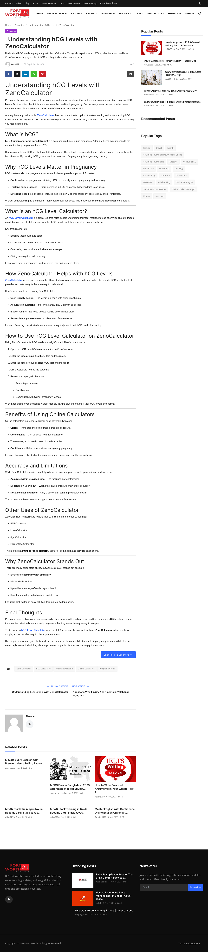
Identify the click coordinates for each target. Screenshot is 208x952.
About (35, 3)
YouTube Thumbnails (153, 161)
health (170, 147)
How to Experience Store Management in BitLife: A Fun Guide (113, 895)
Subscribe (195, 887)
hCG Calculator (43, 668)
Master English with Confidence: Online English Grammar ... (115, 810)
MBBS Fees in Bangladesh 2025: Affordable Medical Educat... (70, 787)
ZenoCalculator (24, 668)
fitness (146, 196)
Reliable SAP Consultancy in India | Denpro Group (104, 910)
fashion (146, 147)
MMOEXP (148, 182)
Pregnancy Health (64, 668)
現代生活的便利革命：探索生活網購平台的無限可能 (170, 61)
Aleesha (30, 716)
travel (159, 147)
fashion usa (181, 175)
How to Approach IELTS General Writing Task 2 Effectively (182, 44)
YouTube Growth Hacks (154, 189)
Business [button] (106, 13)
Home (39, 13)
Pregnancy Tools (107, 668)
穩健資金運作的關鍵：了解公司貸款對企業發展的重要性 (172, 101)
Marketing (164, 168)
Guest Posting (90, 3)
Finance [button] (124, 13)
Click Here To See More (116, 654)
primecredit (149, 94)
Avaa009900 (100, 817)
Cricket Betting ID (184, 182)
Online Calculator (86, 668)
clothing (179, 168)
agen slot (160, 196)
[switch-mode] (200, 3)
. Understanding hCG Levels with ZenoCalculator (39, 691)
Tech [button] (138, 13)
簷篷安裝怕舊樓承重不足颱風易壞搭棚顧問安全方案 (183, 74)
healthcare (148, 168)
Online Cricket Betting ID (183, 189)
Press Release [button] (55, 13)
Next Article (79, 686)
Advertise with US (108, 3)
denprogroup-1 (82, 914)
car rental (165, 175)
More (188, 13)
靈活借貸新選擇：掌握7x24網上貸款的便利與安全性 (170, 90)
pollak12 (100, 903)
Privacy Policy (22, 3)
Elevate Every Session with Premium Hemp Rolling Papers (23, 761)
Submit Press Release (69, 3)
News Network (49, 3)
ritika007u (10, 817)
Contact (9, 3)
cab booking (164, 182)
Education (19, 25)
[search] (200, 13)
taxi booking (149, 175)
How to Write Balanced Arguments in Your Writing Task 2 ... (114, 789)
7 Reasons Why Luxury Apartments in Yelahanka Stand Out (101, 693)
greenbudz (10, 767)
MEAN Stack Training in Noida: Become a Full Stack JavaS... (24, 810)
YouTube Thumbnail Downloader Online (162, 154)
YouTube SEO (189, 161)
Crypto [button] (90, 13)
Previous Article (59, 686)
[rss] (9, 899)
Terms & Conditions (189, 943)
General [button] (173, 13)
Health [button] (75, 13)
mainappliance (103, 881)
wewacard (148, 64)
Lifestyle (173, 161)
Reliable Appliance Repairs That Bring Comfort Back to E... (115, 876)
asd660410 (170, 79)
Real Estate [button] (154, 13)
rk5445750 (100, 796)
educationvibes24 (58, 793)
